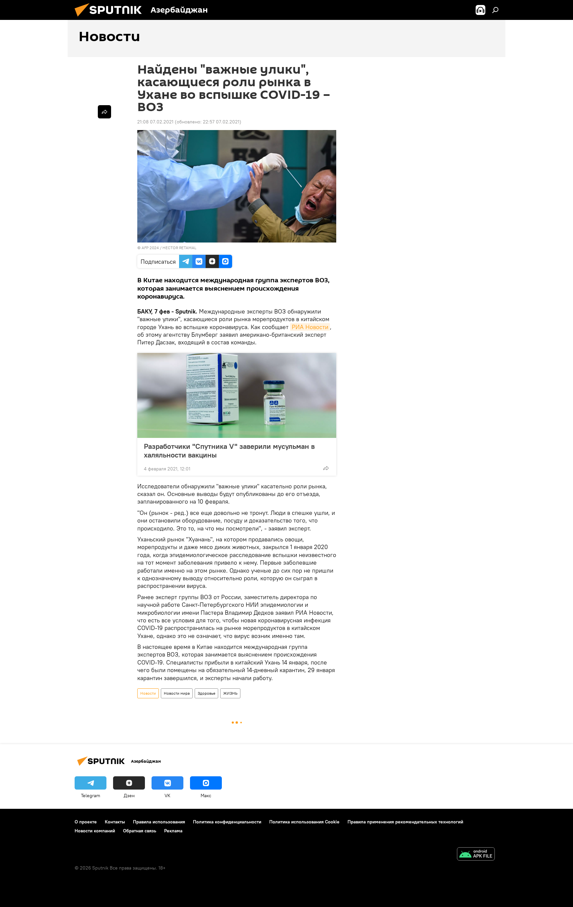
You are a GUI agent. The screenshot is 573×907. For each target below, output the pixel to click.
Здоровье (206, 693)
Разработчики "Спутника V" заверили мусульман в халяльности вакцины (229, 450)
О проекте (86, 822)
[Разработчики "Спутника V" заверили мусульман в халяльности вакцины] (236, 395)
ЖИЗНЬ (230, 693)
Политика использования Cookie (304, 822)
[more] (326, 468)
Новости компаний (95, 831)
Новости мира (177, 693)
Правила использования (159, 822)
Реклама (173, 831)
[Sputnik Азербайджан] (111, 18)
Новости (148, 693)
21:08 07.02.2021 (155, 122)
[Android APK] (475, 854)
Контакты (115, 822)
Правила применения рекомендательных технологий (405, 822)
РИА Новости (310, 327)
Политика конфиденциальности (227, 822)
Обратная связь (139, 831)
